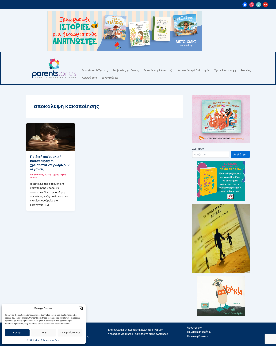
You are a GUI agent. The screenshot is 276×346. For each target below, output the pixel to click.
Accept (17, 332)
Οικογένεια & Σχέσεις (95, 70)
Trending (246, 70)
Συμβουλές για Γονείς (126, 70)
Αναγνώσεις (89, 77)
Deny (44, 332)
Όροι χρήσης (194, 327)
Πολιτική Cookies (197, 336)
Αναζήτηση (198, 148)
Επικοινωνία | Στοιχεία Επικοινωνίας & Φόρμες (135, 329)
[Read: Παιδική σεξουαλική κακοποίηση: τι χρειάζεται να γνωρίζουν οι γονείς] (50, 136)
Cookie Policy (33, 340)
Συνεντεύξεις (110, 77)
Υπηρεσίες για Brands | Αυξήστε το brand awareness (138, 333)
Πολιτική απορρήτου (50, 340)
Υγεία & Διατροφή (225, 70)
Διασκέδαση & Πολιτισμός (194, 70)
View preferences (70, 332)
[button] (80, 308)
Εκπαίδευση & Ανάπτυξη (158, 70)
